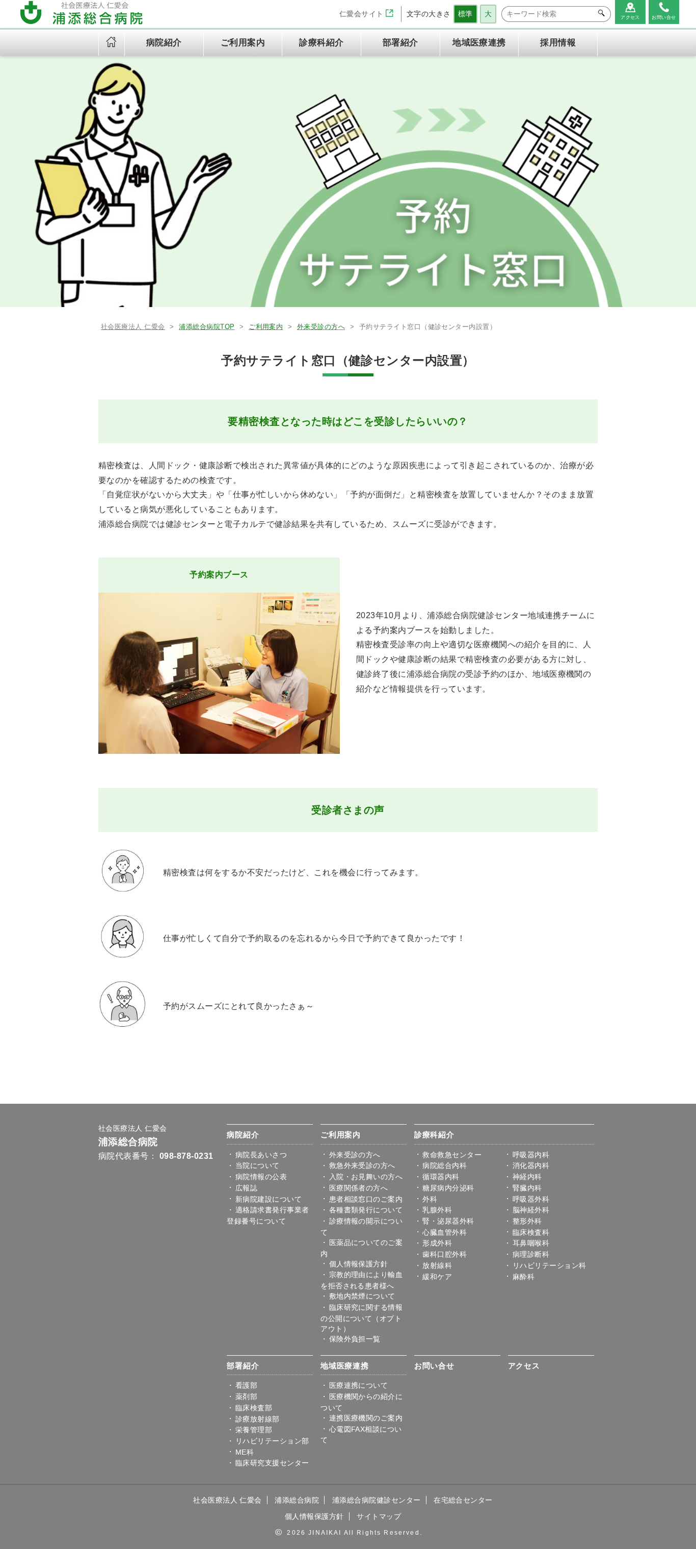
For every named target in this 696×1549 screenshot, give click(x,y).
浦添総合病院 (128, 1141)
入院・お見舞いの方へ (366, 1177)
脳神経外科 (531, 1210)
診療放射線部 (257, 1419)
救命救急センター (451, 1155)
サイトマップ (379, 1516)
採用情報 (558, 42)
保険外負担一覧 (355, 1339)
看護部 (246, 1385)
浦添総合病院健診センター (376, 1500)
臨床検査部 (253, 1408)
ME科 (244, 1452)
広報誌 (246, 1188)
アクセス (524, 1365)
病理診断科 (531, 1254)
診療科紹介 (434, 1134)
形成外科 (437, 1243)
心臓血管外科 (444, 1232)
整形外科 (527, 1221)
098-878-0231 (186, 1156)
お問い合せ (434, 1365)
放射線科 (437, 1265)
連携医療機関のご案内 (366, 1418)
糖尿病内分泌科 (448, 1188)
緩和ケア (437, 1277)
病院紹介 (243, 1134)
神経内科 (527, 1177)
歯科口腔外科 (444, 1254)
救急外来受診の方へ (362, 1165)
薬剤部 (246, 1396)
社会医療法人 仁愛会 (132, 1128)
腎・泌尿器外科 (448, 1221)
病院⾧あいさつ (261, 1155)
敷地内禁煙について (362, 1296)
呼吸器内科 (531, 1155)
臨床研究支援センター (272, 1463)
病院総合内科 (444, 1165)
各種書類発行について (366, 1210)
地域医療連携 (344, 1365)
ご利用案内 (340, 1134)
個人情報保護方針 (358, 1264)
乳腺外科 (437, 1210)
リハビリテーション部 (272, 1441)
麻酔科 (523, 1277)
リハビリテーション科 (549, 1265)
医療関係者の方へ (358, 1188)
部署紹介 (243, 1365)
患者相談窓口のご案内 (366, 1199)
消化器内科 (531, 1165)
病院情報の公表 (261, 1177)
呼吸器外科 (531, 1199)
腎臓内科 (527, 1188)
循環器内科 (440, 1177)
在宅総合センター (463, 1500)
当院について (257, 1165)
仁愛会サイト (362, 14)
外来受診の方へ (355, 1155)
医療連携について (358, 1385)
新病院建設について (268, 1199)
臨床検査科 (531, 1232)
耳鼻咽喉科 (531, 1243)
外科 (429, 1199)
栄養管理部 (253, 1430)
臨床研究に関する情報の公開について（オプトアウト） (361, 1318)
